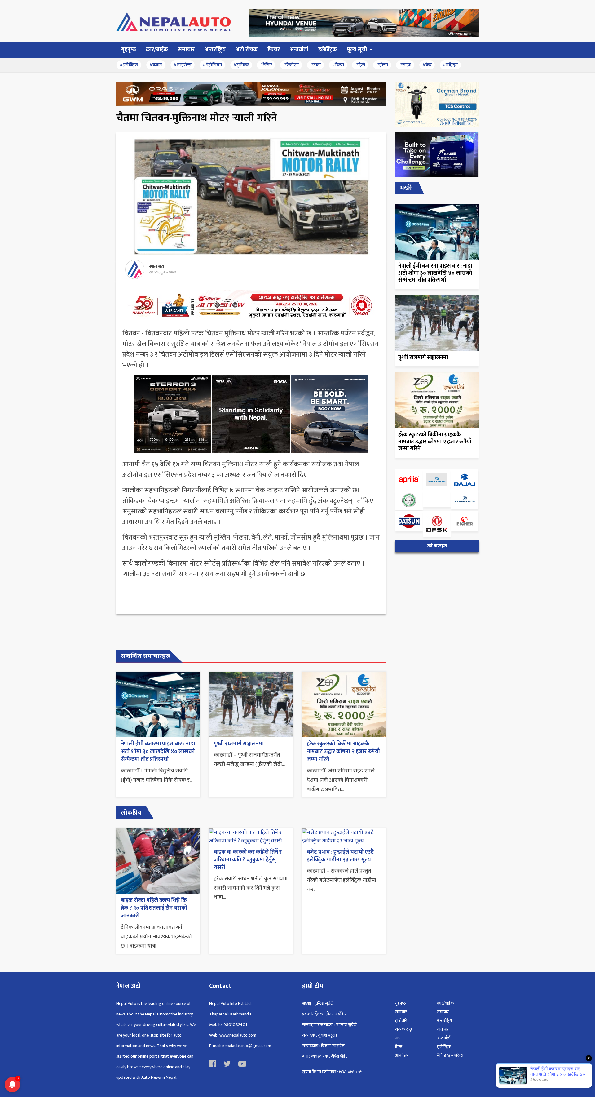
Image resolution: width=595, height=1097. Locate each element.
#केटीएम (291, 65)
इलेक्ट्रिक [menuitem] (327, 49)
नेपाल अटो (156, 266)
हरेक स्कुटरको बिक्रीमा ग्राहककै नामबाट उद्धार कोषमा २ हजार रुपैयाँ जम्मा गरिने (343, 751)
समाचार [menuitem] (186, 49)
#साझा (405, 65)
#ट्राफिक (241, 65)
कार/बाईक (445, 1003)
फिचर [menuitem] (273, 49)
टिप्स (398, 1046)
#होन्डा (382, 65)
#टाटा (315, 65)
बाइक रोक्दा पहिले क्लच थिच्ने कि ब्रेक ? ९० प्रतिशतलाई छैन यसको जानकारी (154, 908)
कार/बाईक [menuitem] (157, 49)
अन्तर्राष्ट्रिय (444, 1020)
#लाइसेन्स (183, 65)
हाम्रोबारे (401, 1020)
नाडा (398, 1037)
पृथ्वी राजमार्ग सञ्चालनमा (239, 743)
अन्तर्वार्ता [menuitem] (299, 49)
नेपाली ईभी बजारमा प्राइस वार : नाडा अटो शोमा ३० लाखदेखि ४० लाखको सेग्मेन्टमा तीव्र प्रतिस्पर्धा (158, 751)
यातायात (443, 1029)
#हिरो (360, 65)
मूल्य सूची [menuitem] (357, 49)
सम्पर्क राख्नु (403, 1029)
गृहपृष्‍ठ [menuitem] (128, 49)
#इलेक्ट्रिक (129, 65)
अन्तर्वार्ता (443, 1037)
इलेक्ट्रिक (444, 1046)
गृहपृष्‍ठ (400, 1003)
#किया (338, 65)
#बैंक (427, 65)
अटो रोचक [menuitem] (247, 49)
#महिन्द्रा (450, 65)
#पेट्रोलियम (212, 65)
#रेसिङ (266, 65)
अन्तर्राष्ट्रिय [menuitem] (215, 49)
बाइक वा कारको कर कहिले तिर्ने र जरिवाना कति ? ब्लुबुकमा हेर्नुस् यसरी (248, 859)
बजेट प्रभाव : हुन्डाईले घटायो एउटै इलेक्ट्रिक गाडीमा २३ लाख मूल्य (340, 855)
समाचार (401, 1011)
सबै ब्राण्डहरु (437, 546)
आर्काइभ (401, 1055)
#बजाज (155, 65)
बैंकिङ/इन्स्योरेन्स (450, 1055)
